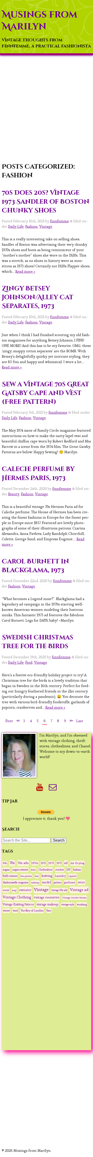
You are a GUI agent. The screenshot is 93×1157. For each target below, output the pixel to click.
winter (6, 910)
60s (5, 863)
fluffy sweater (10, 876)
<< (18, 720)
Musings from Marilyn (39, 21)
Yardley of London (32, 910)
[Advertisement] (46, 109)
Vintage (45, 226)
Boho (33, 869)
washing (82, 904)
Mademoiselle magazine (15, 882)
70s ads (23, 863)
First (9, 721)
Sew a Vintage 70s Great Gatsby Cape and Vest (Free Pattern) (45, 393)
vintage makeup (47, 904)
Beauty (13, 494)
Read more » (25, 271)
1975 (59, 863)
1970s (34, 863)
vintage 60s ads (59, 890)
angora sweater (20, 869)
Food (29, 662)
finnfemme (59, 221)
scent (6, 890)
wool (15, 910)
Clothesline (45, 869)
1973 (51, 863)
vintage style (67, 904)
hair (37, 876)
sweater (25, 890)
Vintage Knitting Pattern (18, 904)
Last (79, 721)
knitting (47, 876)
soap (14, 890)
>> (71, 720)
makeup (35, 882)
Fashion (31, 226)
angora (6, 869)
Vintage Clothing (17, 897)
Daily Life (16, 226)
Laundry (60, 876)
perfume (69, 882)
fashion (77, 869)
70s (12, 863)
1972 (43, 863)
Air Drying (77, 863)
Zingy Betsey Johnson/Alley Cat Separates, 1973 (37, 297)
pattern (57, 882)
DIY (68, 869)
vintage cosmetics (47, 897)
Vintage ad (79, 889)
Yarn (48, 910)
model (46, 882)
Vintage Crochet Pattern (74, 897)
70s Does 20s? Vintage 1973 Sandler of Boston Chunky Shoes (45, 201)
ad (66, 863)
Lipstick (72, 876)
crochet (59, 869)
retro (81, 882)
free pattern (26, 876)
